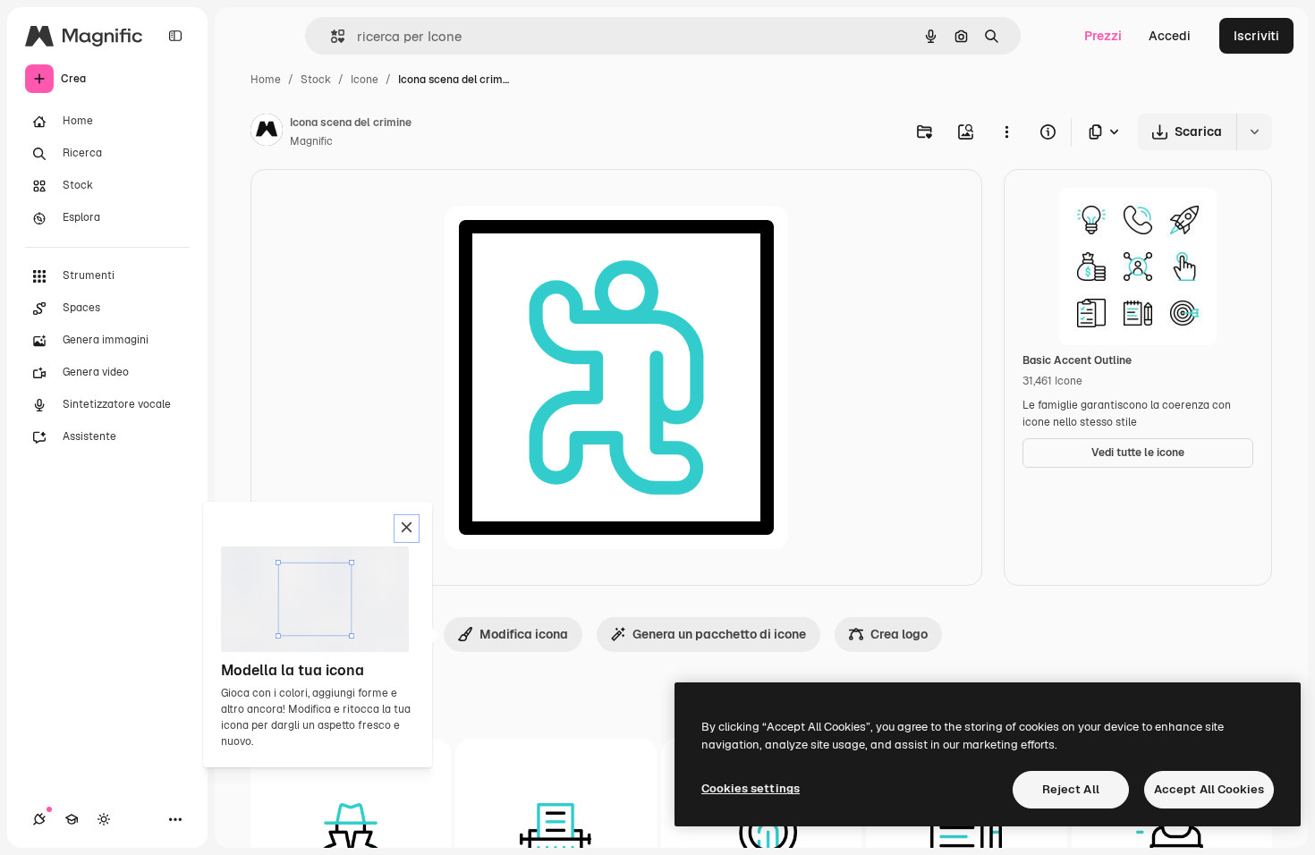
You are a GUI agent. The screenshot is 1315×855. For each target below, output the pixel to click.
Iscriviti (1256, 36)
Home (265, 79)
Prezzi (1103, 36)
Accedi (1170, 36)
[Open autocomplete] (330, 36)
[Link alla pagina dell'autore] (266, 132)
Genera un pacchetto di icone (719, 634)
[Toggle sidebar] (175, 35)
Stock (316, 79)
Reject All (1070, 789)
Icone (364, 79)
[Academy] (71, 819)
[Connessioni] (39, 819)
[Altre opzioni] (1006, 131)
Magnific (311, 141)
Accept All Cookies (1209, 789)
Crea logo (899, 634)
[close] (406, 529)
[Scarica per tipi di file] (1105, 132)
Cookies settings (750, 788)
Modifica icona (523, 634)
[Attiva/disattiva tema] (103, 819)
